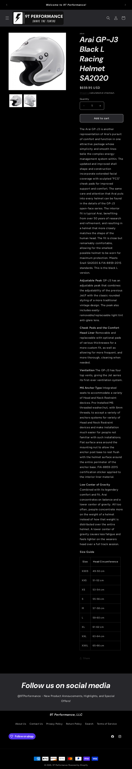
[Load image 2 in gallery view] (30, 100)
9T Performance (60, 765)
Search (89, 723)
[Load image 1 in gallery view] (15, 100)
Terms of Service (107, 723)
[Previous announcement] (6, 5)
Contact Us (36, 723)
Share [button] (86, 658)
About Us (20, 723)
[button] (7, 18)
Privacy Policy (54, 723)
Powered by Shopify (78, 765)
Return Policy (74, 723)
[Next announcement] (125, 5)
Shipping (84, 93)
